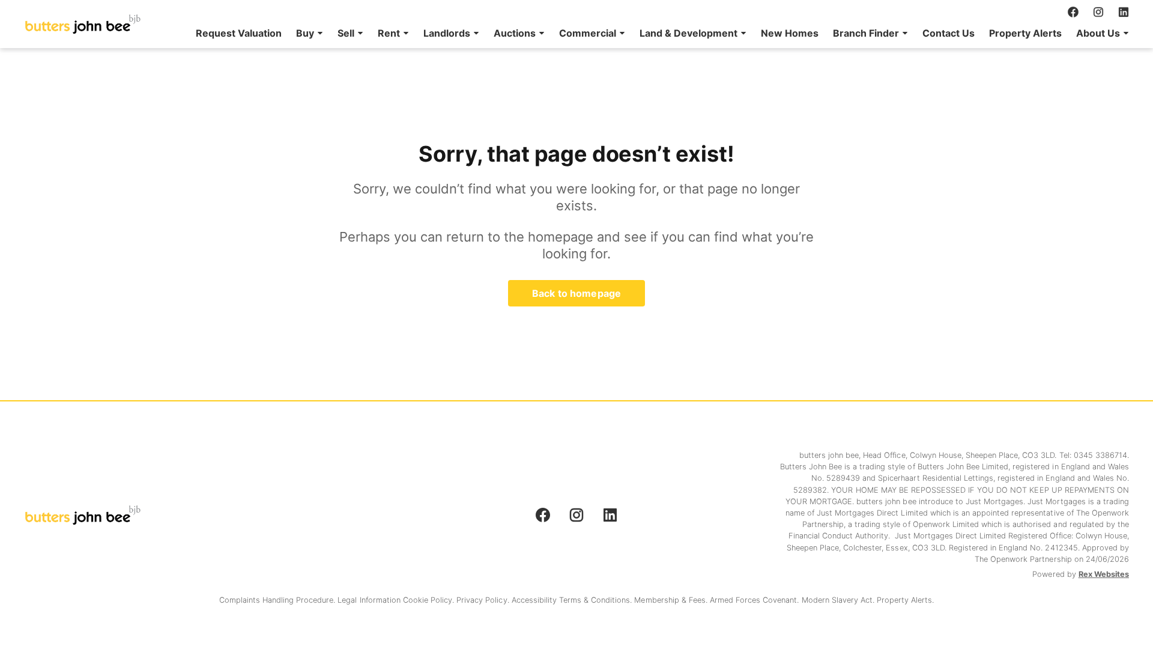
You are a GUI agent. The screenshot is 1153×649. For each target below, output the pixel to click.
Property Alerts (1025, 33)
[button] (309, 33)
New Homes (790, 33)
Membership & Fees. (671, 600)
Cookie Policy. (429, 600)
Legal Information (369, 600)
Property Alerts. (905, 600)
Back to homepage (576, 293)
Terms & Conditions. (597, 600)
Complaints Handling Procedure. (278, 600)
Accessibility (535, 600)
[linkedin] (1123, 12)
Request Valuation (239, 33)
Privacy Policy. (483, 600)
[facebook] (1073, 12)
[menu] (659, 33)
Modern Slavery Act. (839, 600)
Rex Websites (1104, 574)
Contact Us (948, 33)
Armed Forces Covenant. (756, 600)
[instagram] (1098, 12)
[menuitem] (239, 33)
